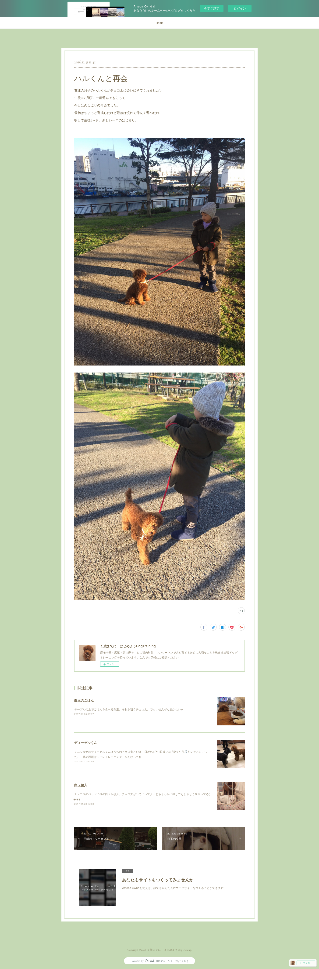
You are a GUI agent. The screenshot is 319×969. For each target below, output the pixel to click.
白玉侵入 (80, 785)
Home (159, 23)
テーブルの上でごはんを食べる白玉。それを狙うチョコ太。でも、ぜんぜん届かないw (128, 709)
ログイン (240, 8)
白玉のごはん (84, 700)
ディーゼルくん (85, 742)
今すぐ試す (211, 8)
